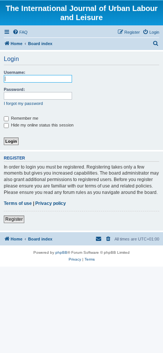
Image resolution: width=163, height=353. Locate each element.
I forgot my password (23, 103)
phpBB (61, 252)
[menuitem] (20, 32)
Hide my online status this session (42, 125)
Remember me (24, 118)
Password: (14, 89)
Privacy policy (50, 203)
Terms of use (18, 203)
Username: (14, 72)
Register (14, 219)
